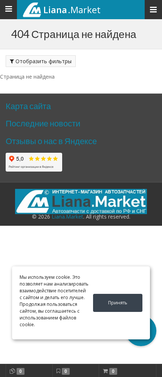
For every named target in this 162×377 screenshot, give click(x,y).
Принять (117, 302)
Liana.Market (67, 216)
